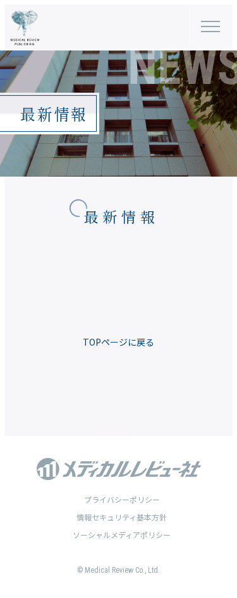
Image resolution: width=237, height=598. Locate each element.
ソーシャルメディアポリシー (122, 534)
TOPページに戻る (118, 342)
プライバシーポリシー (122, 499)
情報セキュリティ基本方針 (121, 517)
